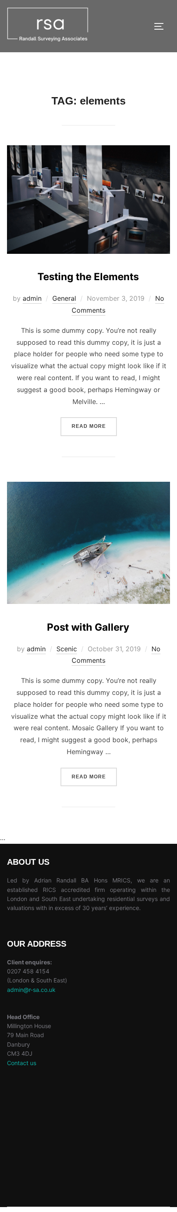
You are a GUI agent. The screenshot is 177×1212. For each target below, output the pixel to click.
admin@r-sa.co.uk (31, 989)
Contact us (21, 1062)
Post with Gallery (88, 627)
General (64, 298)
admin (32, 298)
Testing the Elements (88, 277)
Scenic (66, 649)
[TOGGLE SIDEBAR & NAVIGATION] (162, 26)
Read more (94, 423)
